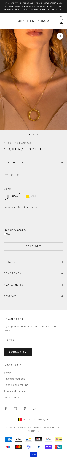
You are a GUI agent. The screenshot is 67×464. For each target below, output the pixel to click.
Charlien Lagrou (17, 143)
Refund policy (12, 397)
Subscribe (17, 351)
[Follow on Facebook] (5, 409)
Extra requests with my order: (21, 207)
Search (8, 372)
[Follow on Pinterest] (25, 409)
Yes (8, 234)
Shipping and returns (16, 385)
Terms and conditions (16, 391)
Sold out (33, 246)
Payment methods (14, 379)
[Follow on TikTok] (34, 409)
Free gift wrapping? (15, 230)
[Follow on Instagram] (15, 409)
